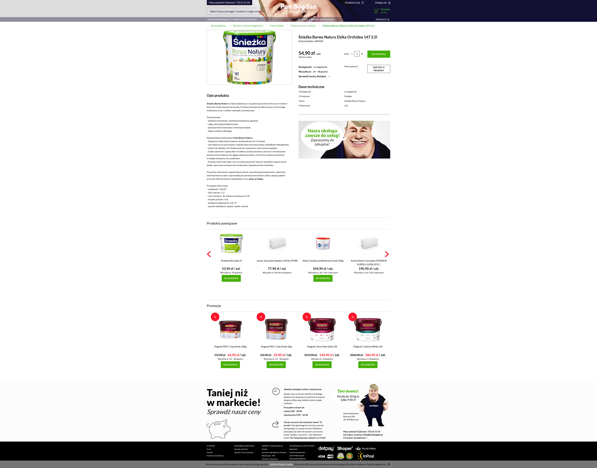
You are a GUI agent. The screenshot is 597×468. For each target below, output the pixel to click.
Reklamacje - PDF (268, 456)
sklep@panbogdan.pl (373, 434)
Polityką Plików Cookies (281, 464)
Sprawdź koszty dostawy (312, 76)
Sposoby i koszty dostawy (243, 452)
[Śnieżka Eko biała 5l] (231, 243)
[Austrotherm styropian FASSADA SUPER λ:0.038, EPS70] (368, 243)
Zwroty (264, 449)
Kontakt (210, 452)
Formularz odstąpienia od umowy (274, 452)
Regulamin (293, 449)
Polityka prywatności (297, 452)
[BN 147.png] (249, 57)
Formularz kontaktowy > (355, 437)
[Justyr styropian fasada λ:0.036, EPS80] (277, 243)
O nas (209, 449)
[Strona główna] (298, 8)
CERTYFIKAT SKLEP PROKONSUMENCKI (297, 457)
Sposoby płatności (241, 449)
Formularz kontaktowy (215, 456)
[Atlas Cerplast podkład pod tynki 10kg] (323, 243)
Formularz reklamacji (270, 459)
